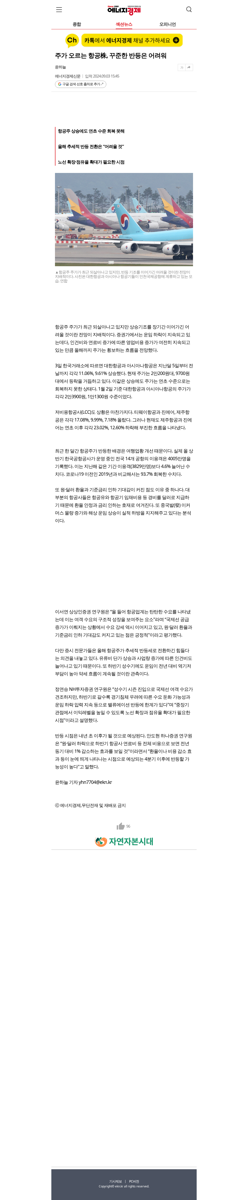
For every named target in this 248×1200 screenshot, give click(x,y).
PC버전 (134, 1181)
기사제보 (115, 1181)
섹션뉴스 (124, 24)
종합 (77, 24)
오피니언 (167, 24)
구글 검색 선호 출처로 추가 (81, 84)
